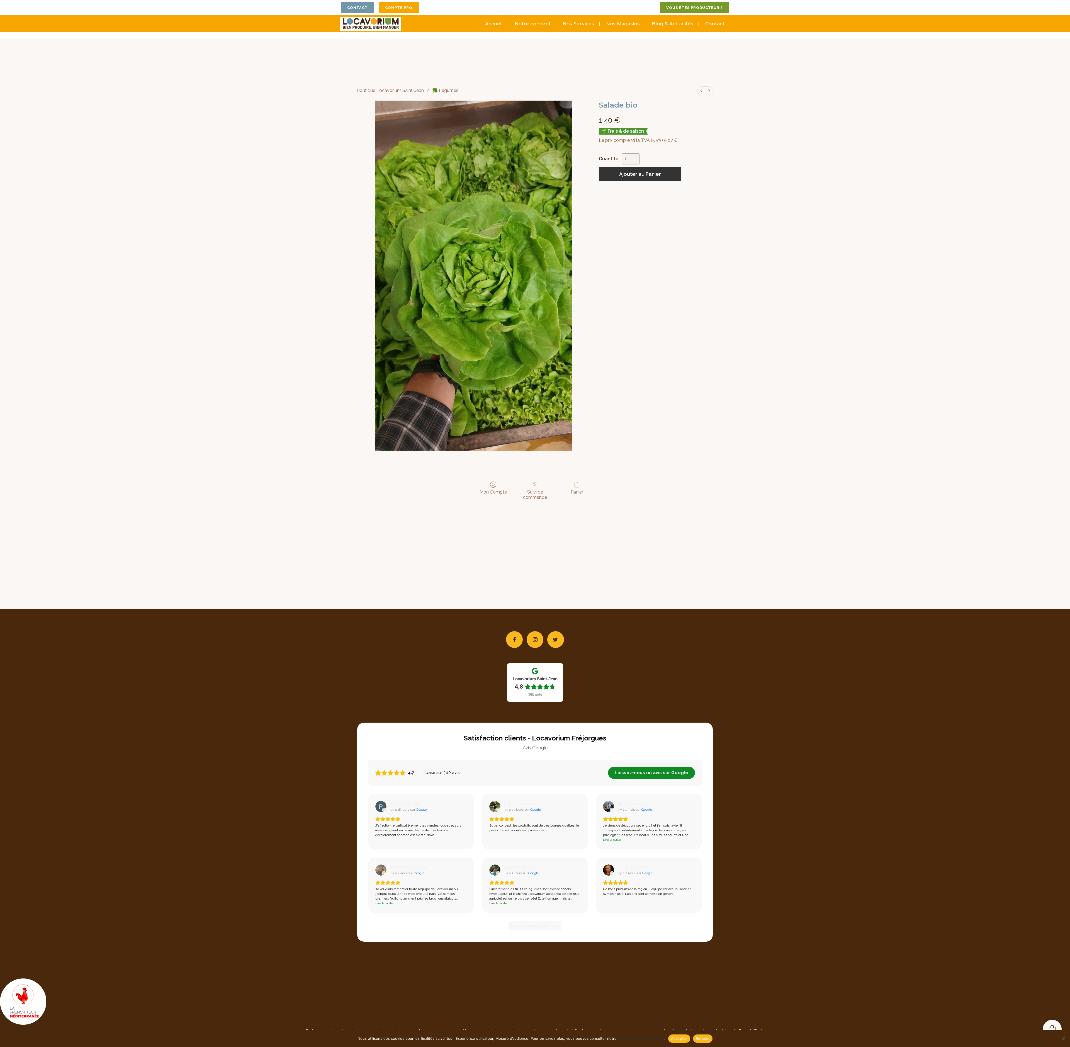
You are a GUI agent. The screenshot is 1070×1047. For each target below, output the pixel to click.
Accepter (679, 1038)
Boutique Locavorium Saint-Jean (390, 90)
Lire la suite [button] (612, 840)
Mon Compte (493, 492)
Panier (577, 492)
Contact (357, 8)
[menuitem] (701, 91)
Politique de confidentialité (641, 1038)
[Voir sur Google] (380, 806)
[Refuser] (1063, 1038)
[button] (1052, 1029)
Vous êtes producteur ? (694, 8)
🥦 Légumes (445, 90)
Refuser (703, 1038)
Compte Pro (398, 8)
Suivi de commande (535, 494)
